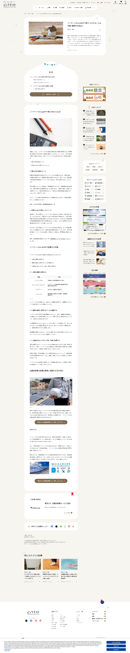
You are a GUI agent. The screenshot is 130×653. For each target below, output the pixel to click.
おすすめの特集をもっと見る (96, 233)
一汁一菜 (78, 615)
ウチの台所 (54, 626)
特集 (98, 2)
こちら (62, 507)
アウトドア (62, 622)
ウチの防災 (54, 624)
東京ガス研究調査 (63, 624)
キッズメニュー (79, 622)
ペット (61, 615)
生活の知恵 (89, 7)
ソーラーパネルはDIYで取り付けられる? (44, 77)
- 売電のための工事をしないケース (41, 82)
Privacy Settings (116, 642)
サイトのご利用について (35, 543)
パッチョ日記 (62, 626)
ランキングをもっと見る (97, 154)
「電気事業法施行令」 (48, 204)
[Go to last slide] (36, 8)
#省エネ (100, 166)
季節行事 (62, 619)
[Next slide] (94, 8)
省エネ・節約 (79, 7)
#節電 (101, 169)
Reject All (116, 646)
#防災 (88, 166)
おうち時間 (62, 620)
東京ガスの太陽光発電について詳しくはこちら (50, 422)
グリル (77, 617)
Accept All (116, 649)
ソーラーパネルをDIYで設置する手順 (43, 86)
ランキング (94, 611)
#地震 (93, 166)
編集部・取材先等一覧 (97, 618)
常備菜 (77, 620)
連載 (102, 2)
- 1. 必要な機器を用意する (39, 89)
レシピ (92, 2)
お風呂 (62, 7)
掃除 (49, 7)
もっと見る (67, 513)
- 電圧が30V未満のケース (39, 79)
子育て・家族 (62, 617)
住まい (70, 7)
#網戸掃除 (94, 169)
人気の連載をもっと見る (97, 297)
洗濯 (56, 7)
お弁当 (77, 619)
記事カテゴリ (85, 2)
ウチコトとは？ (107, 2)
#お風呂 (87, 169)
